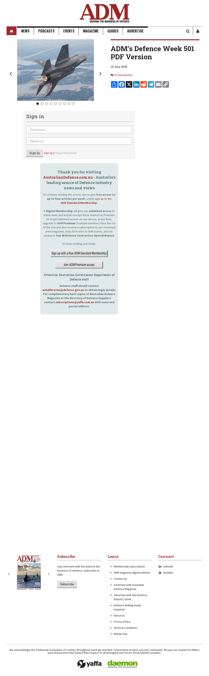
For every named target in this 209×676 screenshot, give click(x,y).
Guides (112, 31)
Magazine (91, 31)
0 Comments (123, 75)
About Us (119, 615)
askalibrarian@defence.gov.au (63, 290)
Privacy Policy (122, 621)
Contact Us (120, 579)
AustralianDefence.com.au (68, 177)
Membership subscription (129, 566)
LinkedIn (168, 566)
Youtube (168, 572)
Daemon (122, 664)
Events (68, 31)
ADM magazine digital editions (132, 572)
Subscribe (67, 584)
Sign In (34, 153)
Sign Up (48, 153)
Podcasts (46, 31)
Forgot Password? (66, 153)
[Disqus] (71, 381)
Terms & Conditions (125, 628)
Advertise (135, 31)
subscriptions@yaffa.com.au (75, 302)
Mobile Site (120, 634)
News (25, 31)
